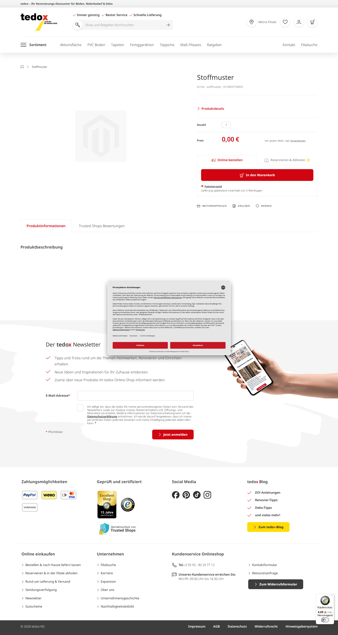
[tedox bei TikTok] (197, 495)
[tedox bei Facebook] (176, 495)
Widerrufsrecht (266, 626)
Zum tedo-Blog (270, 527)
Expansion (108, 581)
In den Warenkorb (260, 175)
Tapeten (117, 44)
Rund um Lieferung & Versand (47, 581)
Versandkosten (298, 140)
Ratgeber (214, 44)
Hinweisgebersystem (301, 626)
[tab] (227, 160)
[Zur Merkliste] (285, 22)
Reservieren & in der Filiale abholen (51, 573)
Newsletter (33, 598)
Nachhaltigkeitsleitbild (117, 606)
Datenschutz (237, 626)
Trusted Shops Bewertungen (102, 225)
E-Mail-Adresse (58, 395)
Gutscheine (33, 606)
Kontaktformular (264, 565)
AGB (216, 626)
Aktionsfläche (71, 44)
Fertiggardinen (142, 44)
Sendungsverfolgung (41, 590)
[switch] (325, 620)
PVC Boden (96, 44)
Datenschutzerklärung (102, 416)
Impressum (196, 626)
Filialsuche (309, 44)
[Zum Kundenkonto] (299, 22)
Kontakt (289, 44)
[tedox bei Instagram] (207, 495)
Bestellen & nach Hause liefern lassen (53, 565)
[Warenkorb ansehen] (312, 22)
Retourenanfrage (265, 573)
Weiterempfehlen (214, 206)
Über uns (107, 590)
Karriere (107, 573)
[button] (101, 137)
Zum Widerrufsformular (278, 584)
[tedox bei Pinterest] (186, 495)
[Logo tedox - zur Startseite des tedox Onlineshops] (39, 22)
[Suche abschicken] (168, 25)
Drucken (244, 206)
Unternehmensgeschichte (120, 598)
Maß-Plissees (190, 44)
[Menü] (331, 596)
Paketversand (213, 186)
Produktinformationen (46, 225)
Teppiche (167, 44)
